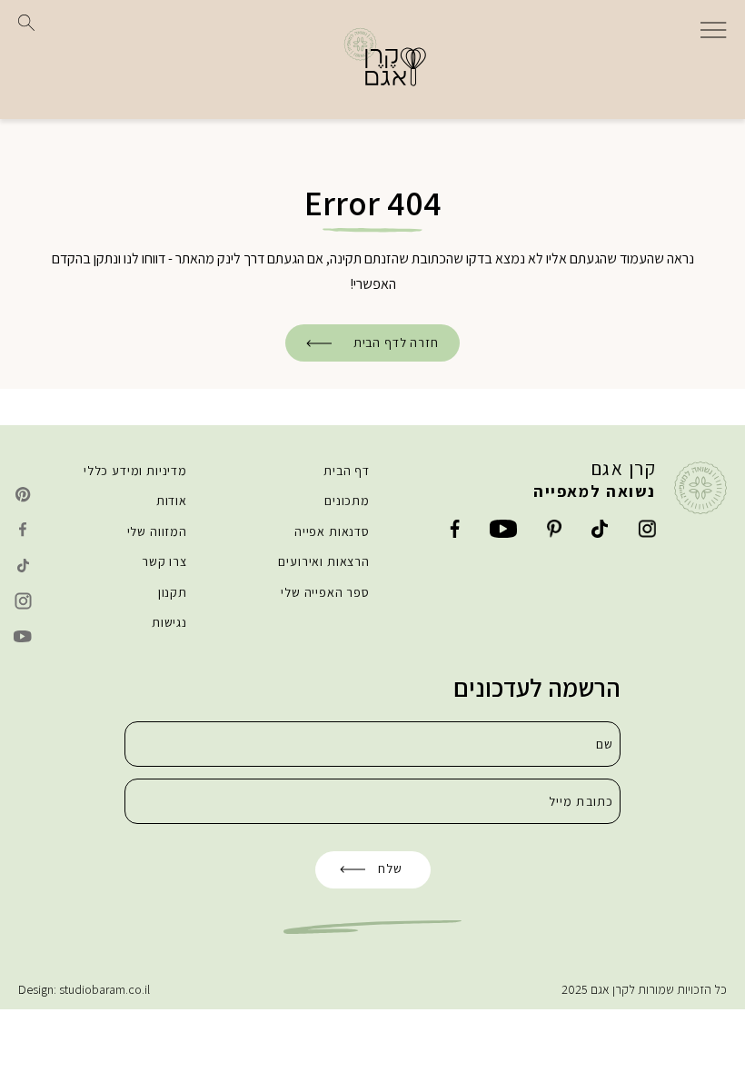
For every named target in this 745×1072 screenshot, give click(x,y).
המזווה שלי (157, 531)
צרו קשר (164, 561)
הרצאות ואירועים (324, 561)
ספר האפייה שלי (325, 592)
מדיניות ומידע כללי (135, 470)
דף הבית (346, 470)
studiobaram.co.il (104, 989)
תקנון (172, 592)
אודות (171, 500)
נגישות (169, 622)
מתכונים (347, 500)
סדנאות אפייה (332, 531)
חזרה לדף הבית (396, 342)
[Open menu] (713, 28)
